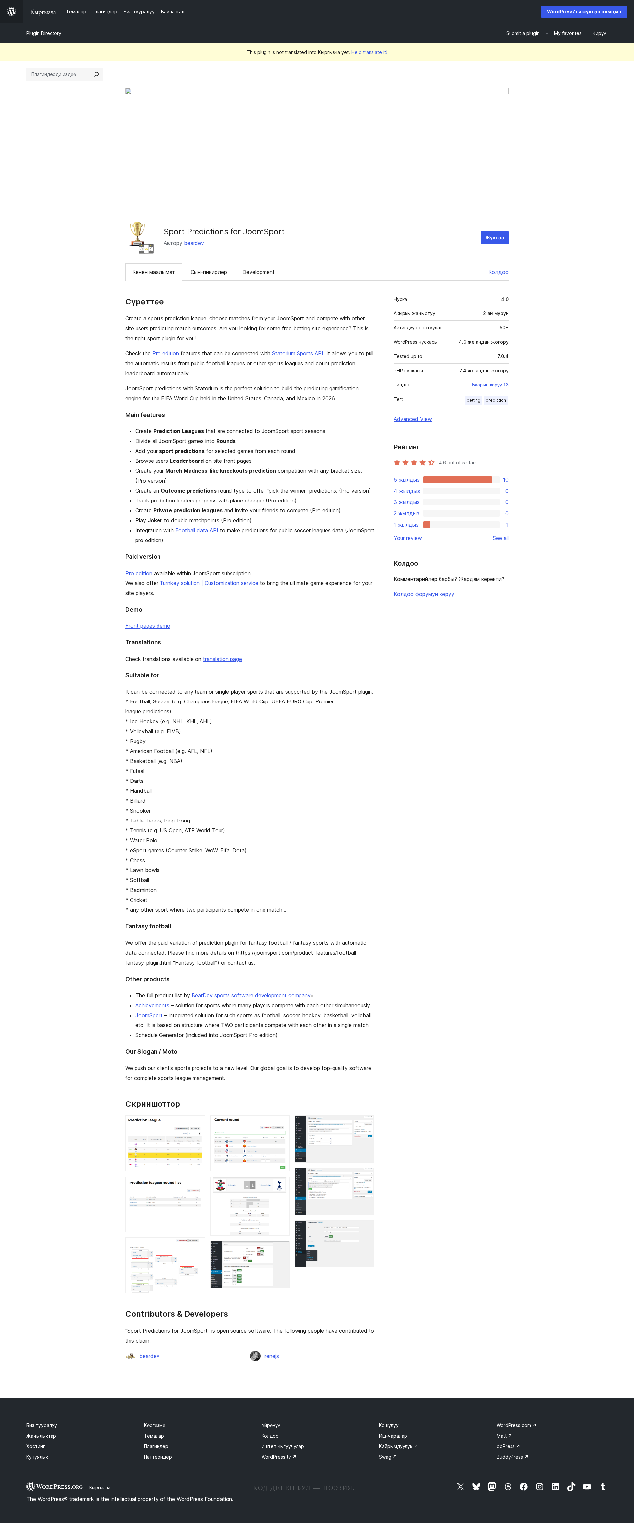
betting (473, 400)
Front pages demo (147, 625)
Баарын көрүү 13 (490, 384)
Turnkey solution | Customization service (209, 583)
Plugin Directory (43, 33)
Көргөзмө (154, 1425)
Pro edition (165, 353)
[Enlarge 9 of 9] (365, 1229)
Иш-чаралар (393, 1436)
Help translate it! (369, 52)
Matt (504, 1436)
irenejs (271, 1356)
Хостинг (35, 1446)
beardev (194, 243)
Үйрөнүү (271, 1425)
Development (258, 272)
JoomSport (149, 1015)
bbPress (508, 1446)
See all (501, 538)
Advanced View (413, 419)
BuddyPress (513, 1457)
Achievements (152, 1005)
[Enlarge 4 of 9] (280, 1124)
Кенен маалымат (153, 272)
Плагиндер (156, 1446)
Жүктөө (494, 237)
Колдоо (498, 272)
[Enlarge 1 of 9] (196, 1124)
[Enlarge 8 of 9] (365, 1177)
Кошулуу (389, 1425)
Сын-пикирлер (209, 272)
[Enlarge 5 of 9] (280, 1185)
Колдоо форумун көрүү (424, 594)
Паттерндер (158, 1457)
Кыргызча (100, 1487)
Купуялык (37, 1457)
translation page (222, 659)
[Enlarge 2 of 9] (196, 1185)
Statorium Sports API (297, 353)
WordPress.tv (279, 1457)
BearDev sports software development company (251, 995)
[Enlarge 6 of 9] (280, 1250)
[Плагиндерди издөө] (96, 74)
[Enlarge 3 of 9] (196, 1246)
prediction (496, 400)
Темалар (154, 1436)
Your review (408, 538)
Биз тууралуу (41, 1425)
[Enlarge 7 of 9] (365, 1124)
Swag (388, 1457)
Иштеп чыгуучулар (283, 1446)
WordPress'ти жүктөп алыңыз (584, 11)
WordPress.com (517, 1425)
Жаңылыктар (41, 1436)
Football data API (196, 530)
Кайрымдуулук (398, 1446)
